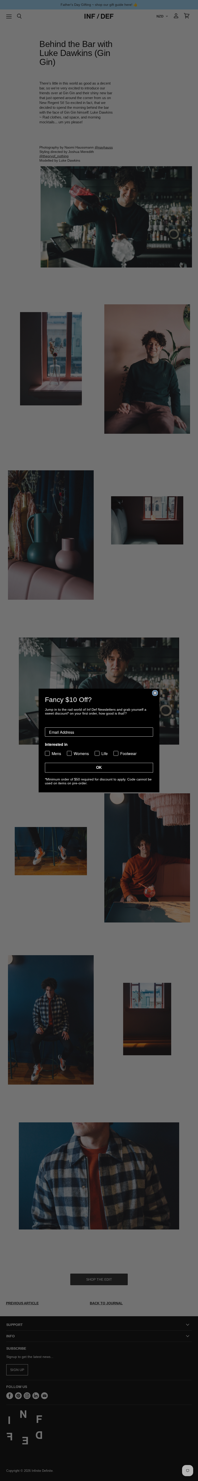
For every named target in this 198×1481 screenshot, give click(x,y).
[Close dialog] (155, 693)
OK (99, 767)
